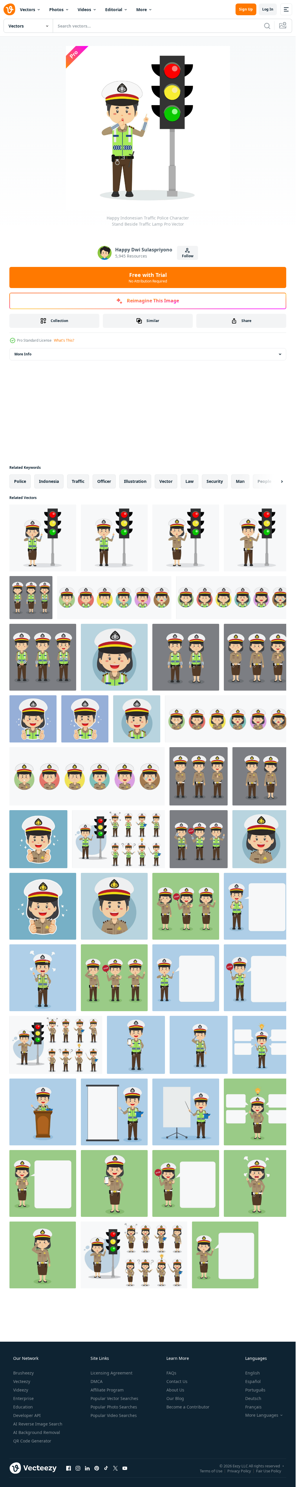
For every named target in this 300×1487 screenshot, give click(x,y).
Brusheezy (23, 1373)
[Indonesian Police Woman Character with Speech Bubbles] (185, 1183)
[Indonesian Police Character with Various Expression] (257, 657)
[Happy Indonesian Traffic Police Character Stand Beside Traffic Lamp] (42, 538)
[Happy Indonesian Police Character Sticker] (38, 839)
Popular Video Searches (114, 1415)
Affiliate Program (107, 1390)
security (215, 481)
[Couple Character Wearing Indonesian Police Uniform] (261, 776)
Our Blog (175, 1398)
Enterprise (23, 1398)
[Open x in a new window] (115, 1468)
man (240, 481)
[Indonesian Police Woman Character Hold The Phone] (114, 1183)
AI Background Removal (36, 1432)
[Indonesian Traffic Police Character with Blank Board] (114, 1112)
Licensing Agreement (111, 1373)
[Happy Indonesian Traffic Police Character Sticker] (33, 718)
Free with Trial (148, 277)
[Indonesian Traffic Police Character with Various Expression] (30, 597)
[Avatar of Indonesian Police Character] (261, 839)
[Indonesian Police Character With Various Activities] (114, 977)
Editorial (113, 9)
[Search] (267, 25)
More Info (22, 354)
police (20, 481)
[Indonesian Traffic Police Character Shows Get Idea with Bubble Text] (261, 1045)
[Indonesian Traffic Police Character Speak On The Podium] (42, 1112)
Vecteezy (21, 1381)
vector (166, 481)
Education (23, 1407)
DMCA (97, 1381)
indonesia (49, 481)
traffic (78, 481)
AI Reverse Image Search (37, 1424)
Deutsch (253, 1398)
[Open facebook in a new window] (68, 1468)
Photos (56, 9)
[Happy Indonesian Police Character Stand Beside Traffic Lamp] (185, 538)
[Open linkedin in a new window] (87, 1468)
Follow (187, 255)
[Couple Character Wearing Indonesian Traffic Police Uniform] (185, 657)
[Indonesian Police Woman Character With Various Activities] (185, 906)
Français (253, 1407)
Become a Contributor (187, 1407)
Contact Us (177, 1381)
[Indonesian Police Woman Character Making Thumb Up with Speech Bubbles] (42, 1183)
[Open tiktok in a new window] (106, 1468)
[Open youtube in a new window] (124, 1468)
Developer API (27, 1415)
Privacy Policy (239, 1470)
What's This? (64, 340)
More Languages (261, 1415)
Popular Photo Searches (114, 1407)
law (189, 481)
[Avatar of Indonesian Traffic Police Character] (114, 657)
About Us (175, 1390)
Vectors (27, 9)
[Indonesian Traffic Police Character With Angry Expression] (42, 977)
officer (104, 481)
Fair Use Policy (268, 1470)
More (141, 9)
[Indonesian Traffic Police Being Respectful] (199, 1045)
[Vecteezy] (9, 9)
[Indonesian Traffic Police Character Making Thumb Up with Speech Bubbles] (257, 906)
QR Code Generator (32, 1441)
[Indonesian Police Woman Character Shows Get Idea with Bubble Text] (257, 1112)
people (264, 481)
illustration (135, 481)
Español (253, 1381)
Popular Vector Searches (114, 1398)
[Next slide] (276, 481)
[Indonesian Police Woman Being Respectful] (42, 1255)
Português (255, 1390)
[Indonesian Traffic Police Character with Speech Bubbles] (185, 977)
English (252, 1373)
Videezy (20, 1390)
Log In (267, 9)
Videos (84, 9)
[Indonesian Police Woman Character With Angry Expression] (257, 1183)
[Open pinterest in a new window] (96, 1468)
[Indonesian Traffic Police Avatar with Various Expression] (114, 597)
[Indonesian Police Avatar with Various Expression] (227, 718)
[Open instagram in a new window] (78, 1468)
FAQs (171, 1373)
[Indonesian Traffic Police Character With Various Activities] (118, 839)
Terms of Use (211, 1470)
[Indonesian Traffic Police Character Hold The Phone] (136, 1045)
